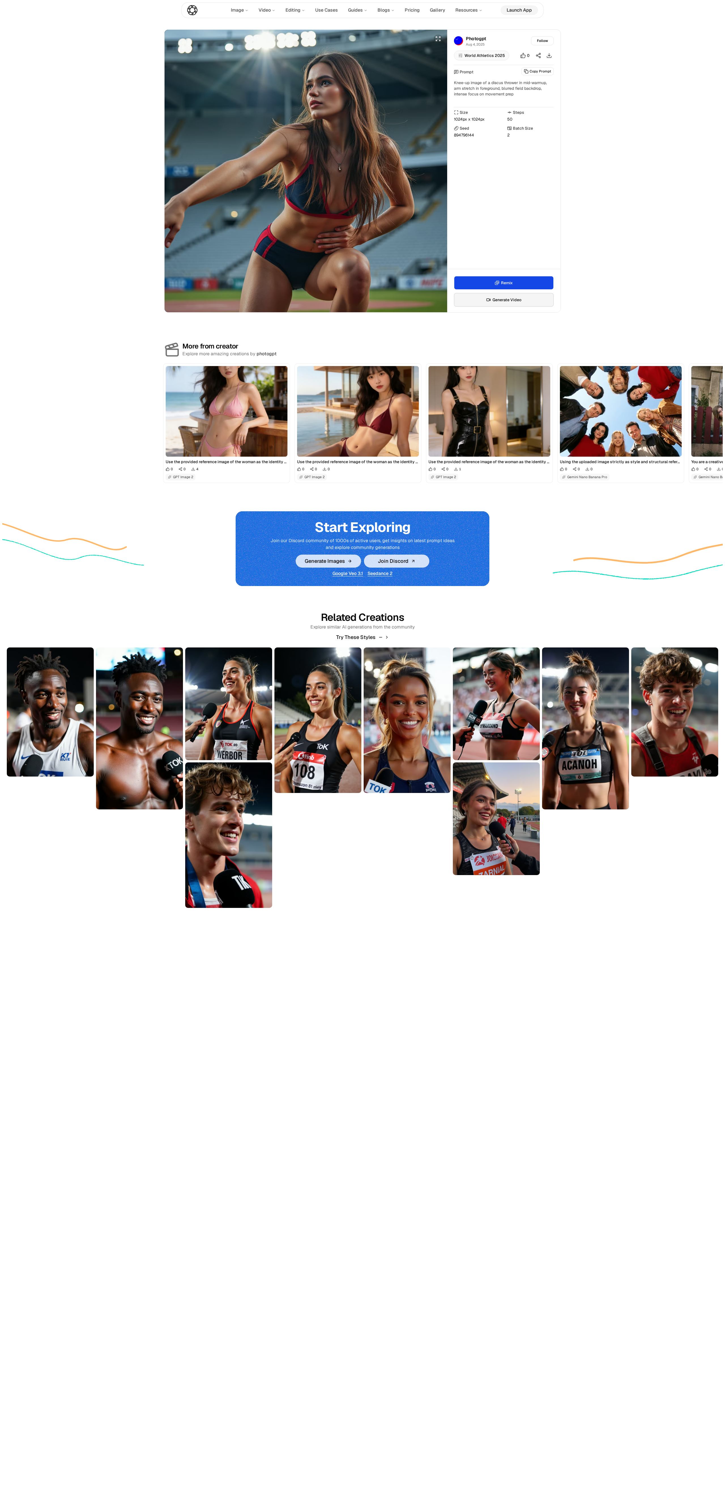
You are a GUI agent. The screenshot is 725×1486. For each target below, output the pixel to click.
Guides (355, 10)
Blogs (384, 10)
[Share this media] (538, 55)
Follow (542, 41)
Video (265, 10)
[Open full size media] (438, 38)
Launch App (519, 10)
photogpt (267, 354)
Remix (507, 282)
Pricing (412, 10)
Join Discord (393, 561)
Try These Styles (356, 637)
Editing (292, 10)
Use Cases (326, 10)
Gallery (437, 10)
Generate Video (506, 299)
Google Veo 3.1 (347, 573)
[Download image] (549, 55)
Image (237, 10)
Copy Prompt (540, 71)
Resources (466, 10)
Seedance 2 (380, 573)
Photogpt (476, 39)
